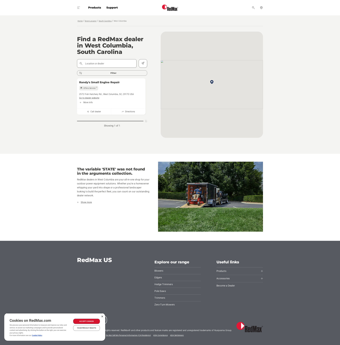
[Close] (102, 316)
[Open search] (253, 8)
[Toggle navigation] (78, 7)
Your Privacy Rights (86, 328)
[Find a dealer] (261, 8)
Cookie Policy (37, 335)
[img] (88, 88)
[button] (212, 82)
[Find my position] (143, 63)
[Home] (170, 7)
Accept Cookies (86, 321)
